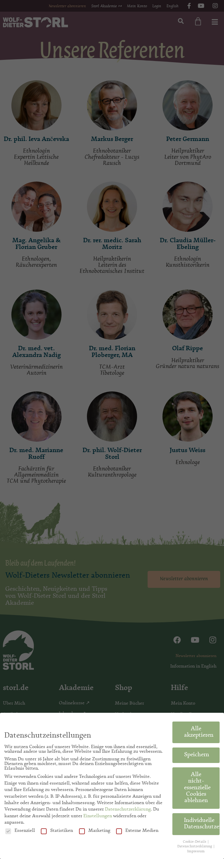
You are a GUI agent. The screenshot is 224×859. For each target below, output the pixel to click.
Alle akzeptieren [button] (199, 732)
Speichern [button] (196, 755)
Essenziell (25, 830)
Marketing (99, 830)
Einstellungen (97, 816)
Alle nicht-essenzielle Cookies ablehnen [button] (197, 788)
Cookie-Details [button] (195, 842)
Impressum (196, 851)
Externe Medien (141, 830)
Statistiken (61, 830)
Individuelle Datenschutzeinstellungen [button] (202, 824)
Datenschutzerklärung (128, 809)
